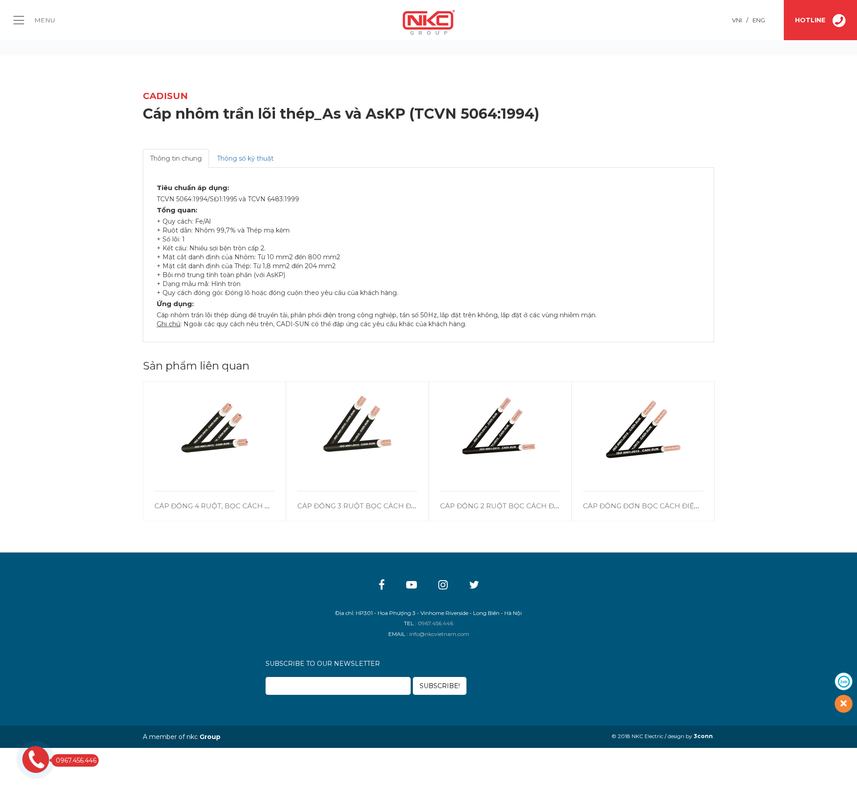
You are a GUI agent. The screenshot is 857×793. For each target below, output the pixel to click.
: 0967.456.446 (434, 623)
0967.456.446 (76, 760)
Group (210, 737)
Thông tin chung (176, 158)
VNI (737, 20)
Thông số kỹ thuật (245, 158)
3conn (703, 736)
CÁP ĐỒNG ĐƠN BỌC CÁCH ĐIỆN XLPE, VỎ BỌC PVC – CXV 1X (690, 506)
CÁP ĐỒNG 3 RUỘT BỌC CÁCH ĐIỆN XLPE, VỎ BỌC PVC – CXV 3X (409, 506)
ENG (759, 20)
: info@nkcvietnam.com (438, 634)
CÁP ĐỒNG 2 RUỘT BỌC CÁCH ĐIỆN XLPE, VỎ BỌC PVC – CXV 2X (552, 506)
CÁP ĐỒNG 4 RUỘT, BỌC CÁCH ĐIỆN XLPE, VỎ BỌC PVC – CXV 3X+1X (273, 506)
